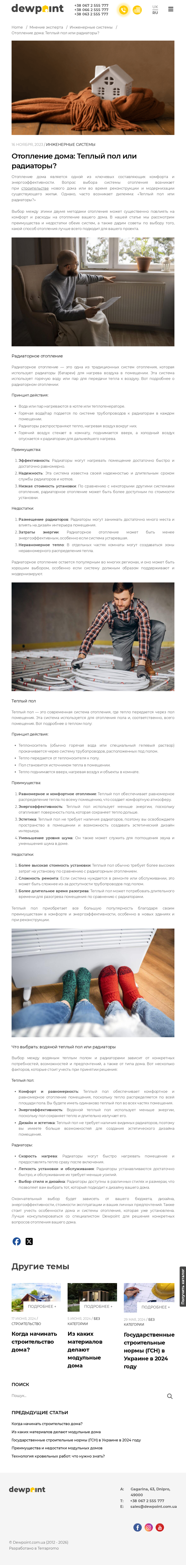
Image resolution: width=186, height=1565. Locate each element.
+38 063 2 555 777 (91, 14)
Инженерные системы (70, 144)
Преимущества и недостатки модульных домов (57, 1448)
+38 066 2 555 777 (91, 10)
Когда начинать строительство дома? (34, 1341)
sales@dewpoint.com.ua (153, 1506)
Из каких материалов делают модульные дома (85, 1349)
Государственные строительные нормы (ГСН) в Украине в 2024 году (149, 1350)
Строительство (26, 1324)
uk (155, 7)
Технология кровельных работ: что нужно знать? (58, 1456)
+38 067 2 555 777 (91, 5)
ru (155, 13)
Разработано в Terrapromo (34, 1548)
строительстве (35, 188)
